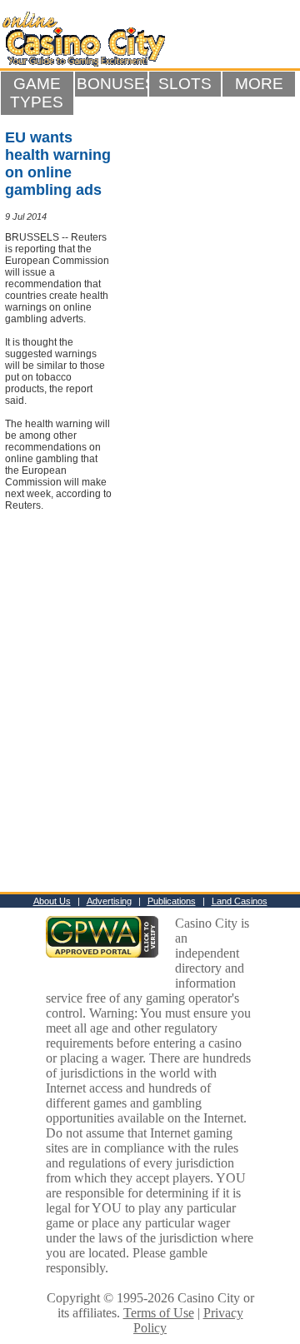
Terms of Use (158, 1313)
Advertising (109, 901)
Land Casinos (240, 901)
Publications (172, 901)
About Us (52, 901)
